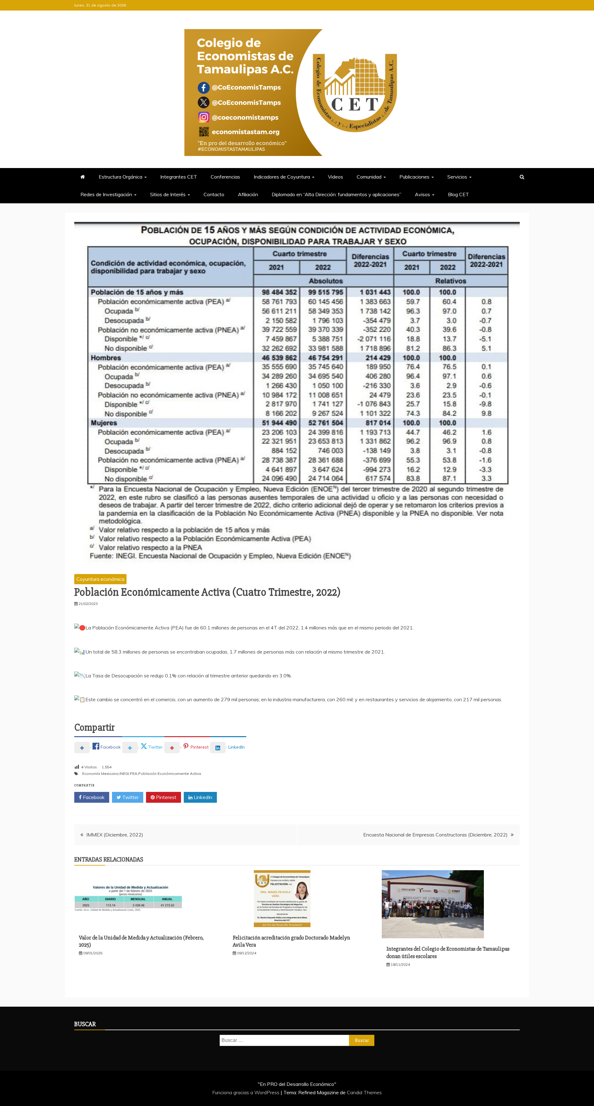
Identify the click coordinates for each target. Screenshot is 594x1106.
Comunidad (369, 177)
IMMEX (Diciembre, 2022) (114, 835)
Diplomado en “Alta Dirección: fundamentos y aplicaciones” (336, 194)
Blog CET (458, 194)
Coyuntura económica (100, 579)
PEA (133, 773)
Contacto (214, 194)
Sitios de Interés (168, 194)
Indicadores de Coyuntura (282, 177)
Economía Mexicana (100, 773)
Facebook (93, 797)
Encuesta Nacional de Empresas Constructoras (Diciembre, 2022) (435, 835)
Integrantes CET (178, 177)
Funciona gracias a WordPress (246, 1092)
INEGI (124, 773)
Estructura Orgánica (120, 177)
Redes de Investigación (106, 194)
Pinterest (165, 797)
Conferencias (225, 177)
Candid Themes (364, 1092)
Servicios (457, 177)
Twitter (130, 797)
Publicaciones (414, 177)
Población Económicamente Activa (169, 773)
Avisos (422, 194)
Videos (335, 177)
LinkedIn (202, 797)
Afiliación (248, 194)
